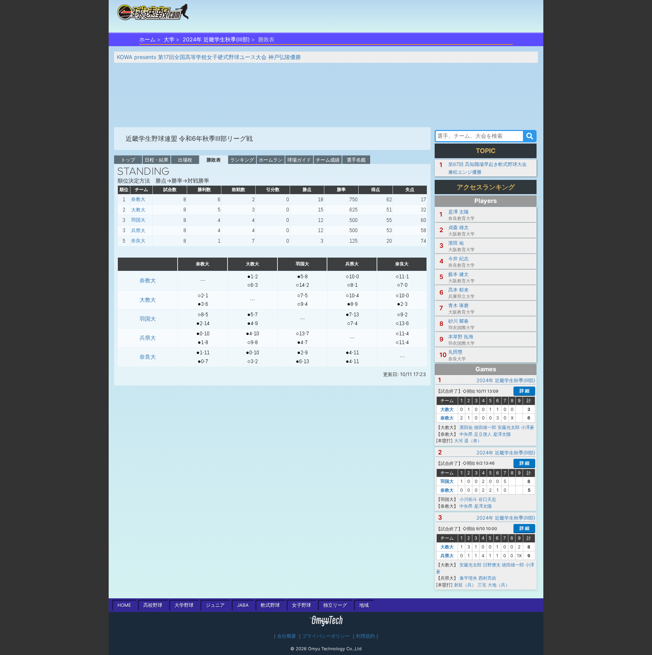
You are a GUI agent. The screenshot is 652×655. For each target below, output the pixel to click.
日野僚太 (492, 564)
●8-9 (352, 303)
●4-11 (352, 352)
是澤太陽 (502, 434)
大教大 (138, 210)
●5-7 (252, 314)
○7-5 (302, 295)
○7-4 (352, 323)
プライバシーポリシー (326, 636)
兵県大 (138, 230)
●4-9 (252, 323)
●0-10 (203, 333)
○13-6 (402, 323)
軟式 (270, 605)
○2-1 (203, 295)
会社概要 (286, 636)
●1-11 (203, 352)
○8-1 (352, 284)
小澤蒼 (527, 427)
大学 (169, 39)
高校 (152, 605)
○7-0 (402, 284)
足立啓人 (483, 434)
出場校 (185, 160)
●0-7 (203, 361)
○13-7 (302, 333)
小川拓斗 (468, 499)
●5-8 (302, 276)
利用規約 (365, 636)
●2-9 (302, 352)
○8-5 (203, 314)
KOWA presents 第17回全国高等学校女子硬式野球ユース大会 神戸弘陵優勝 (209, 57)
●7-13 (352, 314)
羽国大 (138, 220)
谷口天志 (487, 499)
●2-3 (402, 303)
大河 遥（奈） (468, 440)
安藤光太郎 (508, 427)
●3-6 (203, 303)
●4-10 (252, 333)
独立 (335, 605)
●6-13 (302, 361)
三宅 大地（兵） (493, 584)
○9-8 (252, 342)
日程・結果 (156, 160)
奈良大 (138, 241)
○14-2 (302, 284)
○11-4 (402, 333)
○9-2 (402, 314)
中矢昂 (466, 434)
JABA (243, 605)
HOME (124, 605)
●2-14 (203, 323)
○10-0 (352, 276)
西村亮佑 (487, 578)
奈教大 (138, 199)
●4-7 (302, 342)
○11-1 (402, 276)
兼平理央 (468, 578)
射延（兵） (465, 584)
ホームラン (271, 160)
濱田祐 (466, 427)
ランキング (242, 160)
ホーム (147, 39)
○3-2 (252, 361)
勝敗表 (213, 160)
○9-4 (302, 303)
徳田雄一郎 (485, 427)
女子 (301, 605)
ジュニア (215, 605)
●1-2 (252, 276)
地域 (364, 605)
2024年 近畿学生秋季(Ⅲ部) (216, 39)
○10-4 (352, 295)
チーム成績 (328, 160)
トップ (128, 160)
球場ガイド (299, 160)
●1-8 (203, 342)
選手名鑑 (356, 160)
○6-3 (252, 284)
